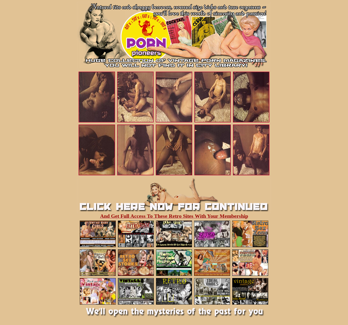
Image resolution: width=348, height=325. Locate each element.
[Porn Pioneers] (174, 46)
